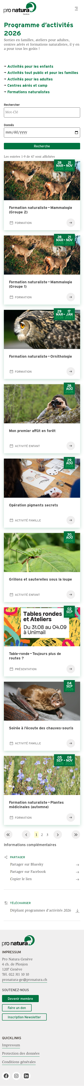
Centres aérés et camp (27, 85)
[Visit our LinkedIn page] (28, 1076)
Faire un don (17, 1008)
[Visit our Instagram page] (17, 1076)
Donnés (9, 125)
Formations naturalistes (28, 91)
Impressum (11, 1045)
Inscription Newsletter (24, 1017)
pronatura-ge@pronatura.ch (24, 980)
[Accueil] (18, 945)
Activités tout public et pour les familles (42, 72)
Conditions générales (19, 1062)
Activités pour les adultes (30, 79)
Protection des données (21, 1054)
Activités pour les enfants (30, 66)
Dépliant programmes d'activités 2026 (40, 911)
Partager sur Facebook (28, 872)
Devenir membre (20, 998)
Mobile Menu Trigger (77, 8)
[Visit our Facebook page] (7, 1076)
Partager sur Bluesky (26, 865)
